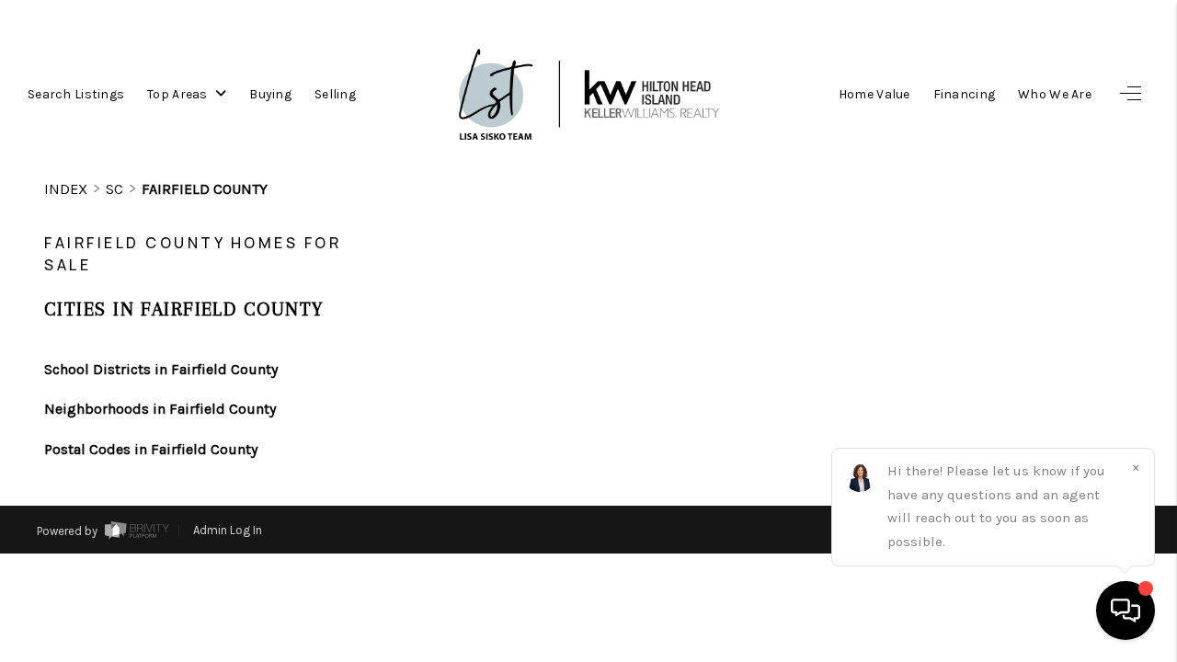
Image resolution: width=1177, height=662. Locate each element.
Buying (270, 94)
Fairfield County (205, 189)
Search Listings (76, 94)
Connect (1036, 606)
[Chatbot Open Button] (1125, 610)
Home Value (874, 94)
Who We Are (1054, 94)
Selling (335, 94)
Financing (964, 94)
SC (114, 189)
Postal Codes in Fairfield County (150, 449)
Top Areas (179, 94)
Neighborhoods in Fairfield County (160, 408)
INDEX (65, 189)
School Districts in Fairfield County (161, 369)
